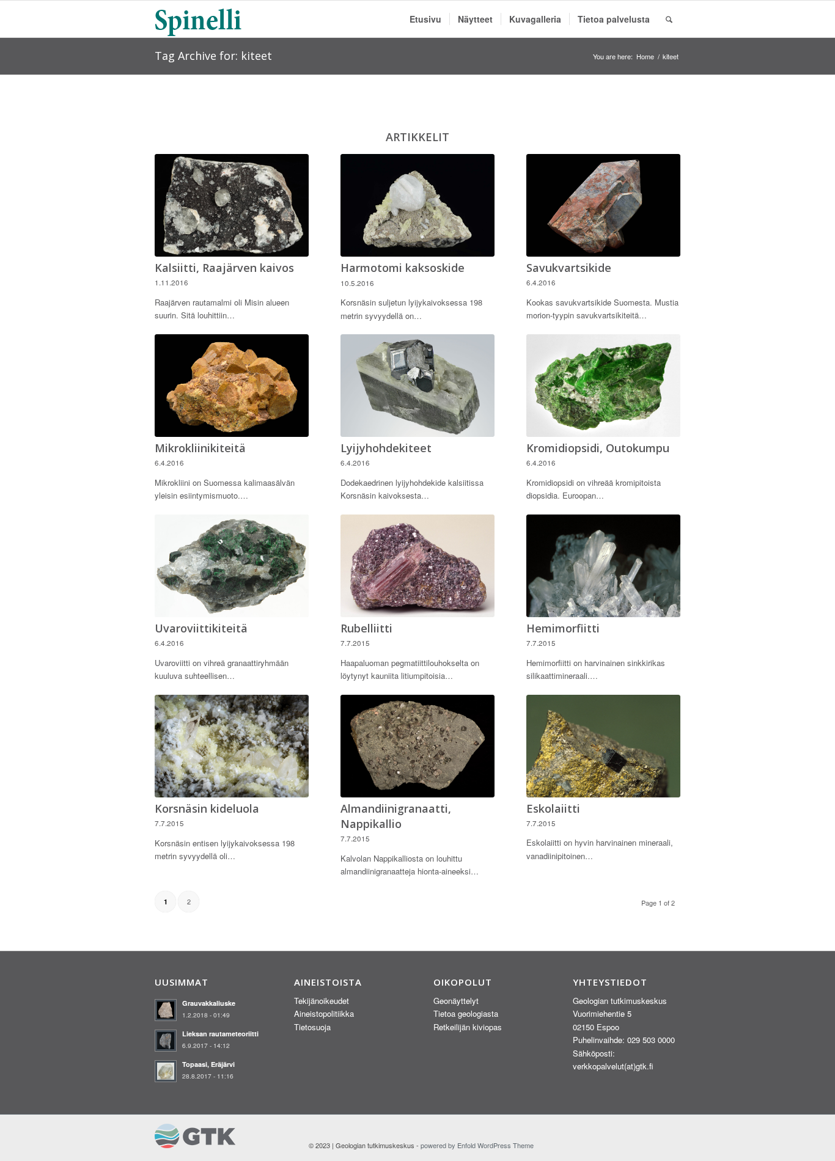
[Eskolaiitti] (603, 746)
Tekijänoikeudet (321, 1000)
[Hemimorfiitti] (603, 566)
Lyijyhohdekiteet (386, 448)
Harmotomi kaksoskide (402, 267)
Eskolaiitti (553, 808)
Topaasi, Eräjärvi (208, 1064)
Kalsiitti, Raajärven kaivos (224, 267)
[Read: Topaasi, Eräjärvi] (166, 1071)
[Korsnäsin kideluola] (232, 746)
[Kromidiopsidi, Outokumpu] (603, 385)
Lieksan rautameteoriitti (220, 1033)
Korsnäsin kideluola (207, 808)
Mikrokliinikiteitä (200, 448)
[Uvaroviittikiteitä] (232, 566)
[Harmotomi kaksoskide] (417, 205)
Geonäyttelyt (456, 1000)
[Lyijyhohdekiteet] (417, 385)
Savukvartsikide (568, 267)
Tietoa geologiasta (465, 1013)
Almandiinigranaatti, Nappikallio (395, 816)
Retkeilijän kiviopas (467, 1027)
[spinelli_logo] (199, 19)
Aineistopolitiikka (324, 1013)
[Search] (669, 19)
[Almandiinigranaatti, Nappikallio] (417, 746)
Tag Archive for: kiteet (213, 55)
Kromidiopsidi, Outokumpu (597, 448)
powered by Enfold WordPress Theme (477, 1145)
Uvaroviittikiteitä (201, 628)
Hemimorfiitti (563, 628)
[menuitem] (425, 19)
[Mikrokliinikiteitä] (232, 385)
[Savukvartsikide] (603, 205)
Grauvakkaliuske (208, 1003)
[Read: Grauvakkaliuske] (166, 1010)
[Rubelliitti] (417, 566)
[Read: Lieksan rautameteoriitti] (166, 1041)
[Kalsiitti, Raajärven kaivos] (232, 205)
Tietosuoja (312, 1027)
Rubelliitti (366, 628)
